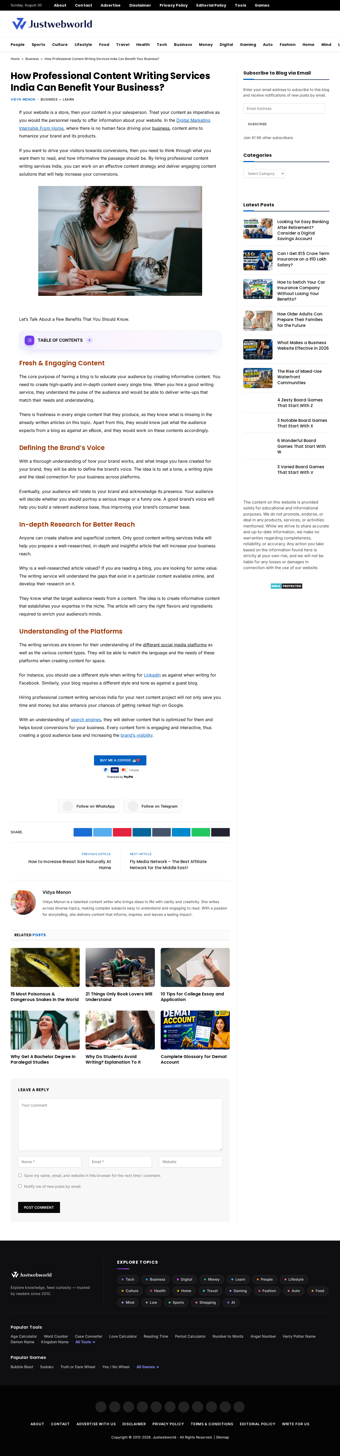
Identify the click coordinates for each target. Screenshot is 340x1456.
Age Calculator (24, 1336)
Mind (326, 44)
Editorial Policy (211, 5)
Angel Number (263, 1336)
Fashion (288, 44)
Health (143, 44)
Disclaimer (140, 5)
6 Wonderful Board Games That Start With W (301, 446)
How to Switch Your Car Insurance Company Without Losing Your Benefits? (301, 290)
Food (104, 44)
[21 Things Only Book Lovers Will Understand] (120, 967)
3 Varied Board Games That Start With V (300, 469)
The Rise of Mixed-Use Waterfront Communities (299, 377)
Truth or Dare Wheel (77, 1366)
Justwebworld (164, 1437)
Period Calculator (190, 1336)
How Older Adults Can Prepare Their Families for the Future (300, 319)
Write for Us (295, 1424)
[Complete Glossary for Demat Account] (195, 1030)
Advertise (111, 5)
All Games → (148, 1366)
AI (233, 1302)
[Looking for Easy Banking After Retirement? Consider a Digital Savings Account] (258, 228)
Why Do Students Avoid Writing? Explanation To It (113, 1059)
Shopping (207, 1302)
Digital (226, 44)
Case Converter (88, 1336)
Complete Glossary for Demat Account (194, 1059)
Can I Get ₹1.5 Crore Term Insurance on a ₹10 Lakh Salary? (303, 259)
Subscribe (257, 124)
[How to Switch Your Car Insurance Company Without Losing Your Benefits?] (258, 289)
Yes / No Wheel (116, 1366)
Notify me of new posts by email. (52, 1186)
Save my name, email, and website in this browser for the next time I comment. (92, 1175)
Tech (162, 44)
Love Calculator (123, 1336)
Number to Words (228, 1336)
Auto (268, 44)
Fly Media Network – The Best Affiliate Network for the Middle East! (168, 864)
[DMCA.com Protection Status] (286, 587)
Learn (68, 99)
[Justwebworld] (52, 24)
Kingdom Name (55, 1342)
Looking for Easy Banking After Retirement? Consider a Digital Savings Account (303, 230)
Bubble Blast (22, 1366)
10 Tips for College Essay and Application (192, 997)
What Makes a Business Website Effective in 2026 (303, 345)
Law (153, 1302)
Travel (122, 44)
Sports (38, 44)
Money (206, 44)
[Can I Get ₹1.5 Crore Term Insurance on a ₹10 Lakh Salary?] (258, 260)
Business (183, 44)
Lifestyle (83, 44)
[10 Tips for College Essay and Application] (195, 967)
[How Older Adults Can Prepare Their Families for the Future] (258, 321)
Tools (240, 5)
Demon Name (22, 1342)
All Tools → (85, 1342)
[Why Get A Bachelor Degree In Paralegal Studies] (45, 1030)
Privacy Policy (174, 5)
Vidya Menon (23, 99)
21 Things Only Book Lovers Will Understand (119, 997)
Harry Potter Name (299, 1336)
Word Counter (56, 1336)
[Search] (327, 5)
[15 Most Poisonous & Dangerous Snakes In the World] (45, 967)
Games (262, 5)
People (18, 44)
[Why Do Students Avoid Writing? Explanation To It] (120, 1030)
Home (308, 44)
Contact (83, 5)
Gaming (248, 44)
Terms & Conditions (212, 1424)
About (60, 5)
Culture (60, 44)
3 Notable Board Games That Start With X (302, 423)
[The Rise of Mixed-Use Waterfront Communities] (258, 378)
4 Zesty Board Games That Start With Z (300, 402)
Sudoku (46, 1366)
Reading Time (156, 1336)
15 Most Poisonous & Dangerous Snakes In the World (45, 997)
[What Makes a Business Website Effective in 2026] (258, 349)
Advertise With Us (96, 1424)
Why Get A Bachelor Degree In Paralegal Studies (43, 1059)
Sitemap (222, 1437)
